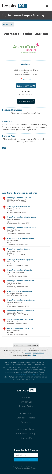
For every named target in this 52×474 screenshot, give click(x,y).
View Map (26, 79)
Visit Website (26, 101)
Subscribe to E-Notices (26, 450)
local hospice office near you (27, 374)
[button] (47, 6)
